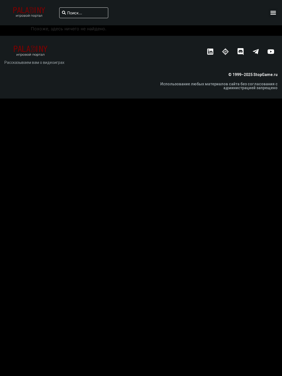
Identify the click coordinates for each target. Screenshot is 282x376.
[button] (273, 12)
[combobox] (84, 12)
